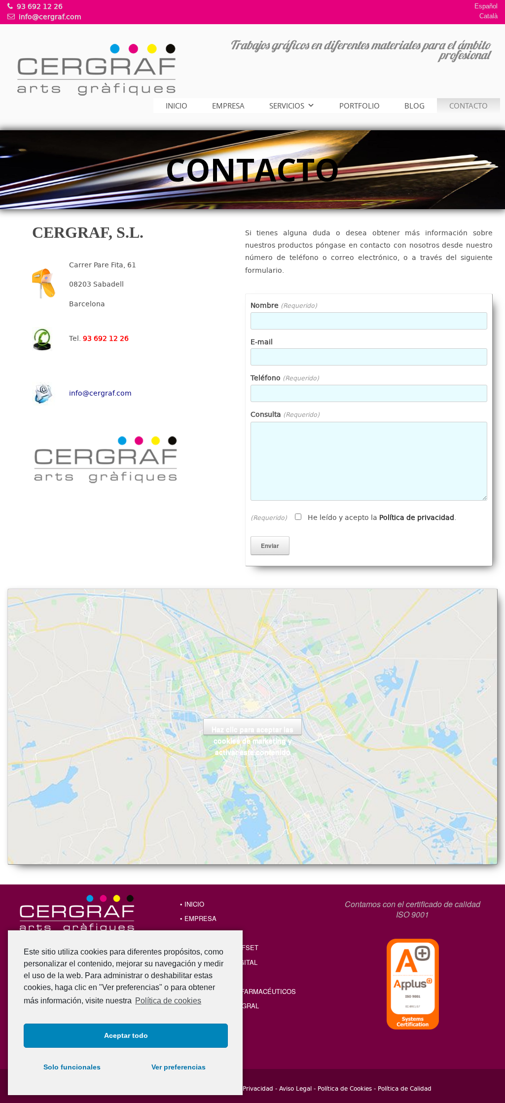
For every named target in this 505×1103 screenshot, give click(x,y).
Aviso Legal (295, 1088)
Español (486, 6)
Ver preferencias (178, 1067)
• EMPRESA (198, 918)
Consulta (285, 414)
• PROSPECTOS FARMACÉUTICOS (243, 991)
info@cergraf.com (100, 393)
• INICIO (192, 904)
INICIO (176, 105)
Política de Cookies (345, 1088)
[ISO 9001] (412, 984)
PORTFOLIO (359, 105)
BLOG (414, 105)
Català (488, 16)
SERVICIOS (286, 105)
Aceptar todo (126, 1035)
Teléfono (285, 377)
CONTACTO (468, 105)
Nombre (284, 305)
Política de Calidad (405, 1088)
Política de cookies (168, 1000)
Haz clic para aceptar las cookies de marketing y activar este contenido (252, 729)
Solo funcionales (72, 1067)
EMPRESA (228, 105)
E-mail (262, 341)
